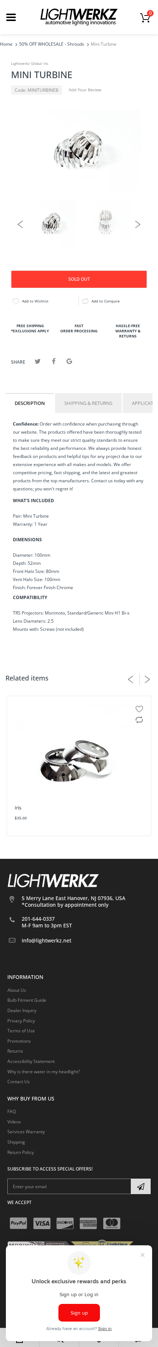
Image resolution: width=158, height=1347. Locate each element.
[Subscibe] (141, 1186)
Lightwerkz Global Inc (30, 63)
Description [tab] (30, 403)
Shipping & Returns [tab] (88, 403)
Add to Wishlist (35, 301)
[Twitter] (37, 361)
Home (6, 44)
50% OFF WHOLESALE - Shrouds (51, 44)
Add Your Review (85, 89)
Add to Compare (105, 301)
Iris (18, 807)
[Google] (69, 361)
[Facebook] (53, 361)
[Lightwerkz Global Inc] (79, 17)
